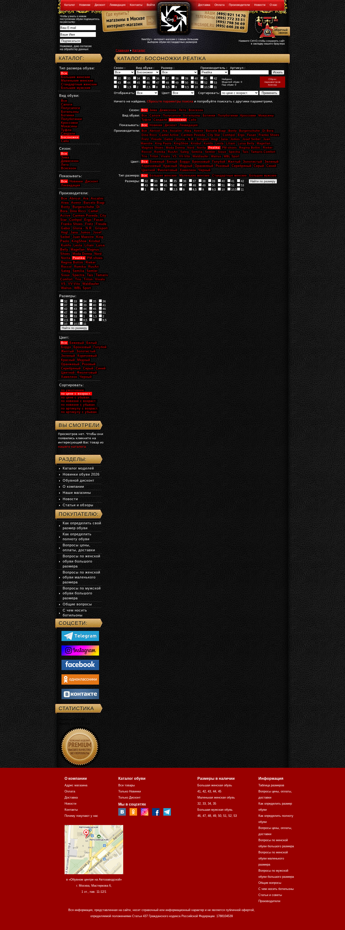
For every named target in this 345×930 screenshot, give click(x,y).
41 (205, 78)
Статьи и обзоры (78, 505)
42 (215, 78)
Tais (245, 152)
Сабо (192, 119)
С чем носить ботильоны (276, 889)
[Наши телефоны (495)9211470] (230, 22)
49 (177, 82)
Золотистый (252, 161)
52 (205, 82)
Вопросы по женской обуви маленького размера (81, 577)
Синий (271, 166)
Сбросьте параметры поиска (170, 101)
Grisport (203, 139)
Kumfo (208, 143)
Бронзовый (201, 161)
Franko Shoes (269, 135)
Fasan (251, 135)
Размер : (167, 68)
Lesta (219, 143)
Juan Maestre (83, 237)
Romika (159, 152)
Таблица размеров (271, 785)
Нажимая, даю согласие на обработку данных (76, 48)
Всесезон (196, 110)
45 (138, 82)
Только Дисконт (129, 797)
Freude (156, 139)
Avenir (198, 130)
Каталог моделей (78, 468)
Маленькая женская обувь (216, 797)
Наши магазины (77, 493)
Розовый (222, 166)
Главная (122, 50)
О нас (273, 5)
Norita (201, 147)
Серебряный (241, 166)
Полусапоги (172, 115)
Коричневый (151, 166)
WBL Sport (231, 156)
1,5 (128, 87)
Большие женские (163, 175)
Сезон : (119, 68)
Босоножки (177, 119)
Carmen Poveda (193, 135)
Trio (144, 156)
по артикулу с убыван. (79, 412)
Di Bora (268, 130)
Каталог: (71, 58)
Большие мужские (263, 175)
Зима (153, 110)
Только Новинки (129, 791)
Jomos (235, 139)
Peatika (214, 147)
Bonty (232, 130)
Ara (165, 130)
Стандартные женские (229, 175)
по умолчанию (72, 390)
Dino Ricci (149, 135)
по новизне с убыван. (78, 404)
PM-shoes (229, 147)
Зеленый (271, 161)
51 (196, 82)
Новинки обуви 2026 (81, 474)
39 (186, 78)
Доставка (204, 5)
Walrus (216, 156)
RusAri (173, 152)
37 (167, 78)
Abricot (155, 130)
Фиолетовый (167, 170)
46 (148, 82)
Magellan (264, 143)
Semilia (197, 152)
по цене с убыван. (76, 397)
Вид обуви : (145, 68)
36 (157, 78)
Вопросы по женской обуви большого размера (81, 561)
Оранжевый (204, 166)
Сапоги (155, 115)
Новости (259, 5)
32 (119, 78)
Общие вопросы (77, 604)
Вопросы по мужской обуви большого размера (82, 593)
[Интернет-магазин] (124, 26)
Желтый (234, 161)
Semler (210, 152)
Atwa (188, 130)
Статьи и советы (270, 895)
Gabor (168, 139)
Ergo (241, 135)
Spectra (234, 152)
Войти (151, 5)
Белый (172, 161)
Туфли (146, 119)
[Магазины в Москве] (124, 18)
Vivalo (165, 156)
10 (196, 87)
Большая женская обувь (214, 785)
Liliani (230, 143)
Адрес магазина (76, 785)
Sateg (184, 152)
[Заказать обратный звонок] (271, 26)
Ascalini (176, 130)
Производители (239, 5)
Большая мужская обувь (215, 809)
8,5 (167, 87)
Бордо (185, 161)
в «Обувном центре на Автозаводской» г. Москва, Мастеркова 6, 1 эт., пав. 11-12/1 (94, 885)
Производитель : (213, 68)
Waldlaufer (200, 156)
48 (167, 82)
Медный (186, 166)
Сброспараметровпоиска (272, 82)
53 (215, 82)
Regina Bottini (250, 147)
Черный (204, 170)
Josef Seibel (251, 139)
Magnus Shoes (153, 147)
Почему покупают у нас (81, 816)
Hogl (214, 139)
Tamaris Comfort (263, 152)
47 (157, 82)
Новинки (84, 5)
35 (148, 78)
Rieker (268, 147)
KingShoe (181, 143)
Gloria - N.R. (185, 139)
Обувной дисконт (78, 480)
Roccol (147, 152)
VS (174, 156)
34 (138, 78)
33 (128, 78)
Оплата (220, 5)
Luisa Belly (246, 143)
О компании (73, 486)
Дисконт (100, 5)
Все (144, 110)
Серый (259, 166)
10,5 (206, 87)
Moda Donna (175, 147)
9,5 (186, 87)
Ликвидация (118, 5)
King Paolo (163, 143)
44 (128, 82)
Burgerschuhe (249, 130)
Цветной (148, 170)
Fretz (145, 139)
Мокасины (266, 115)
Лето (182, 110)
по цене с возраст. (76, 393)
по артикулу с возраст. (80, 408)
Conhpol (229, 135)
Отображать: (124, 93)
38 (177, 78)
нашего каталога (72, 446)
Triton (154, 156)
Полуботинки (228, 115)
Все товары (126, 785)
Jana (224, 139)
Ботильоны (191, 115)
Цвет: (166, 93)
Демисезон (168, 110)
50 (186, 82)
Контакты (136, 5)
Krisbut (196, 143)
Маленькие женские (194, 175)
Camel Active (169, 135)
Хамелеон (188, 170)
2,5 (148, 87)
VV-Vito (184, 156)
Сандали (160, 119)
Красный (170, 166)
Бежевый (157, 161)
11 (215, 87)
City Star (213, 135)
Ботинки (209, 115)
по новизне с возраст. (79, 401)
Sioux (222, 152)
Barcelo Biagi (216, 130)
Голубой (218, 161)
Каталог (69, 5)
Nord (191, 147)
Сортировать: (209, 93)
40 (196, 78)
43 (119, 82)
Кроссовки (248, 115)
